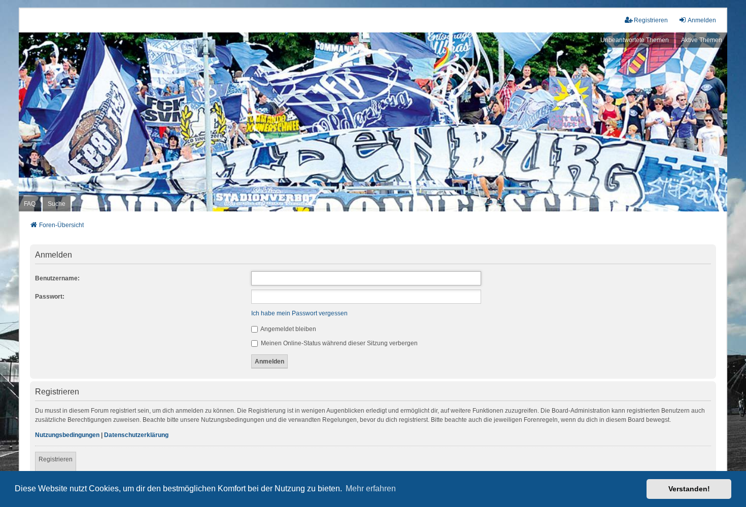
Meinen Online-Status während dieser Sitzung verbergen (338, 343)
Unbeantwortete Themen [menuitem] (634, 40)
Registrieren (56, 459)
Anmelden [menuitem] (702, 20)
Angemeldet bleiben (287, 329)
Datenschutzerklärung (136, 435)
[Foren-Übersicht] (373, 122)
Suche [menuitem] (56, 203)
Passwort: (49, 296)
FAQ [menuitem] (30, 203)
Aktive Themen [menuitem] (701, 40)
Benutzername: (57, 278)
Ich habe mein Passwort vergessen (299, 313)
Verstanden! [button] (689, 489)
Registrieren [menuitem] (651, 20)
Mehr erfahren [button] (371, 488)
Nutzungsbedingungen (67, 435)
